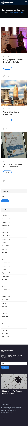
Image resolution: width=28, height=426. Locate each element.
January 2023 (5, 259)
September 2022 (6, 273)
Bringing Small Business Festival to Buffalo (15, 12)
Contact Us (4, 412)
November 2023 (6, 239)
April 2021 (5, 313)
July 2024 (4, 229)
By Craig (7, 76)
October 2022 (5, 269)
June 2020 (4, 330)
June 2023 (4, 249)
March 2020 (5, 333)
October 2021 (5, 293)
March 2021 (5, 316)
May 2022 (4, 279)
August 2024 (5, 225)
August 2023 (5, 246)
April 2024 (5, 232)
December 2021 (6, 289)
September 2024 (6, 222)
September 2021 (6, 296)
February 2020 (6, 337)
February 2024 (6, 235)
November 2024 (6, 219)
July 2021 (4, 303)
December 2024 (6, 215)
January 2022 (5, 286)
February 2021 (6, 320)
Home (6, 12)
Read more (7, 67)
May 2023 (4, 252)
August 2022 (5, 276)
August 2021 (5, 299)
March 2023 (5, 256)
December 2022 (6, 262)
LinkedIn (9, 412)
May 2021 (4, 310)
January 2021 (5, 323)
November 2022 (6, 266)
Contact (19, 357)
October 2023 (5, 242)
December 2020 (6, 326)
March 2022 (5, 283)
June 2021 (4, 306)
